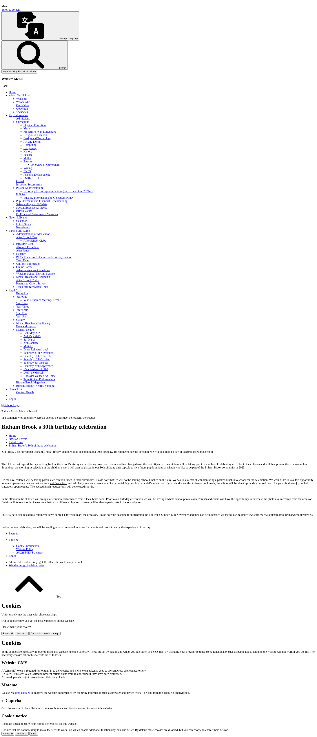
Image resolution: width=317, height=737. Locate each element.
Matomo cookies (20, 692)
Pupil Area (15, 290)
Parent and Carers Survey (31, 283)
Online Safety (24, 267)
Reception (22, 293)
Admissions (23, 118)
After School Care (26, 237)
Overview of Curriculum (45, 164)
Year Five (21, 313)
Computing (30, 144)
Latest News (23, 224)
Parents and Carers (19, 230)
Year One (21, 296)
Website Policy (24, 549)
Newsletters (23, 227)
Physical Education (34, 125)
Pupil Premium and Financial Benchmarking (42, 201)
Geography (30, 148)
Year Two (22, 303)
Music (27, 128)
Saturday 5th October (35, 362)
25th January (30, 342)
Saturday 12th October (36, 359)
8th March (29, 339)
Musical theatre (25, 329)
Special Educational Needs (31, 207)
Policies (20, 194)
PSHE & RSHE (32, 177)
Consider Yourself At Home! (40, 375)
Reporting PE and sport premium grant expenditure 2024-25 (58, 191)
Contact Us (15, 389)
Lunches (21, 253)
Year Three (22, 306)
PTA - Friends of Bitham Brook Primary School (44, 257)
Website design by (26, 565)
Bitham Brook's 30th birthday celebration (33, 445)
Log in (13, 398)
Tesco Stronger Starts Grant (32, 286)
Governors (22, 108)
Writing (27, 168)
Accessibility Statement (29, 552)
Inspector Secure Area (29, 184)
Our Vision (22, 105)
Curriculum (22, 121)
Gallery (20, 319)
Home (12, 92)
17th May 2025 (32, 333)
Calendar (21, 220)
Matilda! (28, 346)
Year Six (21, 316)
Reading (28, 161)
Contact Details (25, 392)
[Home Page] (10, 405)
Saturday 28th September (38, 365)
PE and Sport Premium (29, 187)
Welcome (21, 98)
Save (33, 733)
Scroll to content (10, 9)
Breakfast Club (25, 243)
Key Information (18, 115)
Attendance (22, 250)
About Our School (19, 95)
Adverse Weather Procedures (33, 270)
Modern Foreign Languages (39, 131)
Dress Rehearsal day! (35, 349)
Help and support (26, 326)
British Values (24, 210)
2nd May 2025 (32, 336)
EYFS (27, 171)
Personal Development (36, 174)
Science (27, 154)
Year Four (22, 309)
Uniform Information (28, 263)
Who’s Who (23, 102)
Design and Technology (37, 138)
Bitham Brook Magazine (30, 382)
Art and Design (32, 141)
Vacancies (22, 111)
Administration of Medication (33, 234)
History (27, 151)
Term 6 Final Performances (39, 379)
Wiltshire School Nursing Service (35, 273)
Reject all (8, 633)
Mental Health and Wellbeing (33, 276)
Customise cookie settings (45, 633)
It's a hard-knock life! (35, 369)
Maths (27, 158)
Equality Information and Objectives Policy (48, 197)
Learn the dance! (33, 372)
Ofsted (20, 181)
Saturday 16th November (38, 356)
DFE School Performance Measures (37, 214)
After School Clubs (34, 240)
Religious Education (35, 135)
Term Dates (23, 260)
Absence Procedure (27, 247)
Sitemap (13, 533)
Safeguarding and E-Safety (31, 204)
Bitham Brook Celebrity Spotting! (35, 385)
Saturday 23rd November (38, 352)
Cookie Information (27, 545)
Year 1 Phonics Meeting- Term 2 (42, 300)
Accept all (22, 633)
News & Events (18, 217)
